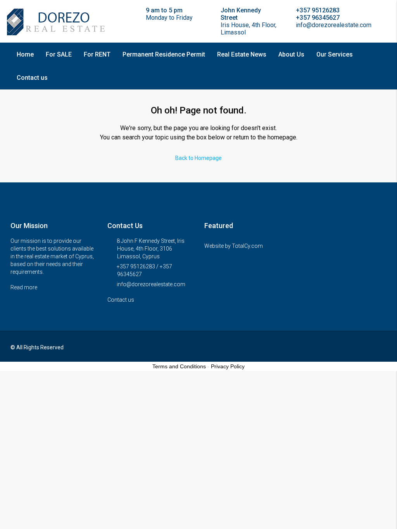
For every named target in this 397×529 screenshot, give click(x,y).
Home (25, 54)
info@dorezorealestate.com (151, 284)
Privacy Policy (228, 366)
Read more (24, 287)
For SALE (59, 54)
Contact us (32, 77)
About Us (291, 54)
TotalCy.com (247, 246)
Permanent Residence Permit (164, 54)
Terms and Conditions (179, 366)
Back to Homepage (198, 158)
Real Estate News (241, 54)
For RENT (97, 54)
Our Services (334, 54)
